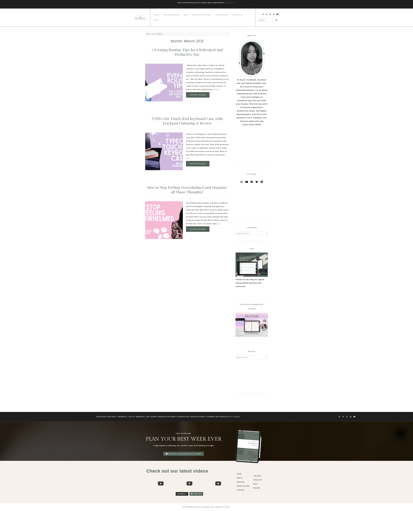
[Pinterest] (261, 181)
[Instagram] (263, 14)
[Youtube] (277, 14)
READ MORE (255, 125)
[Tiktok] (273, 14)
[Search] (276, 20)
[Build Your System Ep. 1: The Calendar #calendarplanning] (218, 491)
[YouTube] (246, 181)
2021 (154, 34)
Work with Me (243, 486)
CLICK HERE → (230, 3)
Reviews (256, 488)
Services (241, 482)
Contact (241, 490)
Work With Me (222, 15)
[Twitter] (256, 181)
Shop (186, 15)
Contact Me (237, 15)
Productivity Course (201, 15)
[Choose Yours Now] (252, 336)
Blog (156, 15)
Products (257, 480)
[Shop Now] (252, 265)
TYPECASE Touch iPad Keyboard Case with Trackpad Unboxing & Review (187, 120)
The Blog (257, 476)
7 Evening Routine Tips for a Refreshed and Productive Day (187, 52)
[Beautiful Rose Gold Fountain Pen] (189, 491)
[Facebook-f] (270, 14)
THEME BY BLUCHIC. (222, 507)
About (156, 20)
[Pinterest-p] (266, 14)
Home (148, 34)
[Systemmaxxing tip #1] (160, 491)
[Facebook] (251, 181)
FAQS (255, 484)
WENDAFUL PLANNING (202, 507)
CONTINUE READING (197, 95)
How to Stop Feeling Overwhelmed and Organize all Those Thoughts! (187, 189)
